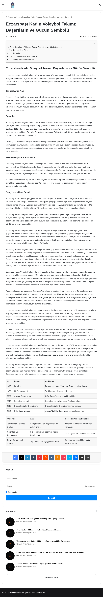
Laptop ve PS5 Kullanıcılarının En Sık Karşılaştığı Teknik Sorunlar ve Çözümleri (50, 552)
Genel (18, 17)
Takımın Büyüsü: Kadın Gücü (25, 56)
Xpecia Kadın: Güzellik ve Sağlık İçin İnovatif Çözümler (39, 564)
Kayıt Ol (51, 498)
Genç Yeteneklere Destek (23, 59)
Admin (20, 521)
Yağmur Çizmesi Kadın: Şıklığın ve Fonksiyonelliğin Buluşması (43, 541)
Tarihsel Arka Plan (20, 50)
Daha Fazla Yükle (51, 577)
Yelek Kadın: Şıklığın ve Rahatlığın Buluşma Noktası (38, 530)
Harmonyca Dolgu (9, 592)
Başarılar (16, 53)
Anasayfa (11, 17)
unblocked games (23, 592)
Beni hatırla (12, 492)
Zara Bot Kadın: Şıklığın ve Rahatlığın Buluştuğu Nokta (40, 519)
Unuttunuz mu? (90, 486)
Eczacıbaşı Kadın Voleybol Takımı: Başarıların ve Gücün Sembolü (36, 47)
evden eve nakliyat (38, 592)
